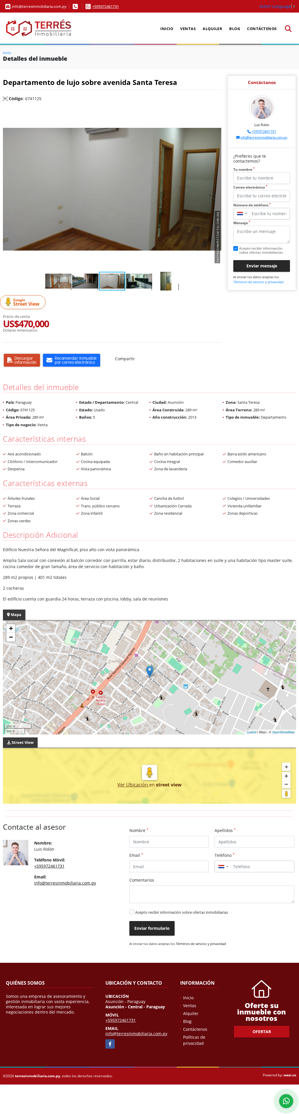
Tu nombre (244, 169)
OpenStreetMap (283, 732)
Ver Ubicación (133, 784)
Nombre (138, 830)
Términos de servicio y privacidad (258, 282)
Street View (26, 302)
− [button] (11, 637)
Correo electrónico (250, 187)
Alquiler (212, 28)
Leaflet (251, 732)
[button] (216, 112)
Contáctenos (262, 28)
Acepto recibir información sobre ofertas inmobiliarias (181, 912)
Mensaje (241, 222)
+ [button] (11, 628)
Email (136, 855)
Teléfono (224, 855)
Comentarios (141, 880)
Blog (234, 28)
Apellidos (225, 830)
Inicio (166, 28)
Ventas (188, 28)
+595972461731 (105, 6)
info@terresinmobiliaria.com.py (263, 137)
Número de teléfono (252, 205)
